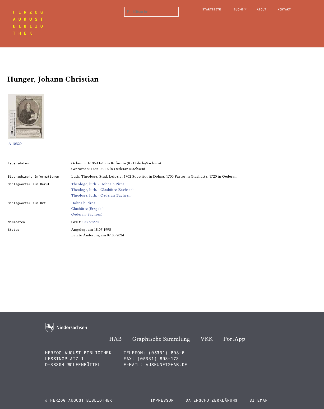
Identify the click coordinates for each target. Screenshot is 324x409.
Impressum (162, 400)
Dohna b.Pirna (83, 203)
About (261, 9)
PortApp (234, 339)
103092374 (90, 222)
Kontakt (284, 9)
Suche (238, 9)
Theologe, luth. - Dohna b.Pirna (98, 184)
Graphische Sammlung (161, 339)
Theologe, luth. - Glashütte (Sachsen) (102, 190)
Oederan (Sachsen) (86, 214)
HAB (115, 339)
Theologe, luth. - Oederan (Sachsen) (101, 195)
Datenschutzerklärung (211, 400)
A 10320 (15, 144)
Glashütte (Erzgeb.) (87, 208)
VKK (206, 339)
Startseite (211, 9)
